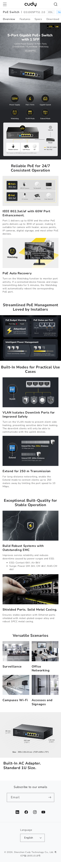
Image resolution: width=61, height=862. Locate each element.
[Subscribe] (49, 797)
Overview (9, 19)
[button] (5, 4)
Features (25, 19)
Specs (38, 19)
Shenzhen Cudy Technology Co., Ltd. (34, 852)
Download (52, 19)
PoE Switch (11, 12)
